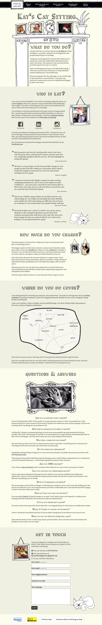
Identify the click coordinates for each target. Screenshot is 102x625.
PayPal (25, 496)
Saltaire (53, 250)
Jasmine (19, 103)
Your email (39, 568)
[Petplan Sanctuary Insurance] (18, 620)
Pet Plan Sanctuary (19, 455)
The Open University (48, 117)
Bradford (32, 250)
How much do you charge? (42, 5)
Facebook (20, 128)
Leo (63, 103)
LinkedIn (38, 128)
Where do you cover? (58, 5)
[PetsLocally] (46, 619)
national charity (57, 115)
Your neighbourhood (39, 574)
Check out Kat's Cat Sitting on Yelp (69, 619)
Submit (34, 608)
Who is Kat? (28, 5)
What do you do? (18, 5)
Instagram (57, 128)
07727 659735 (53, 551)
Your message (36, 587)
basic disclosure (28, 467)
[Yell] (32, 620)
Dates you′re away (38, 581)
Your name (39, 562)
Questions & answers (73, 5)
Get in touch (85, 5)
